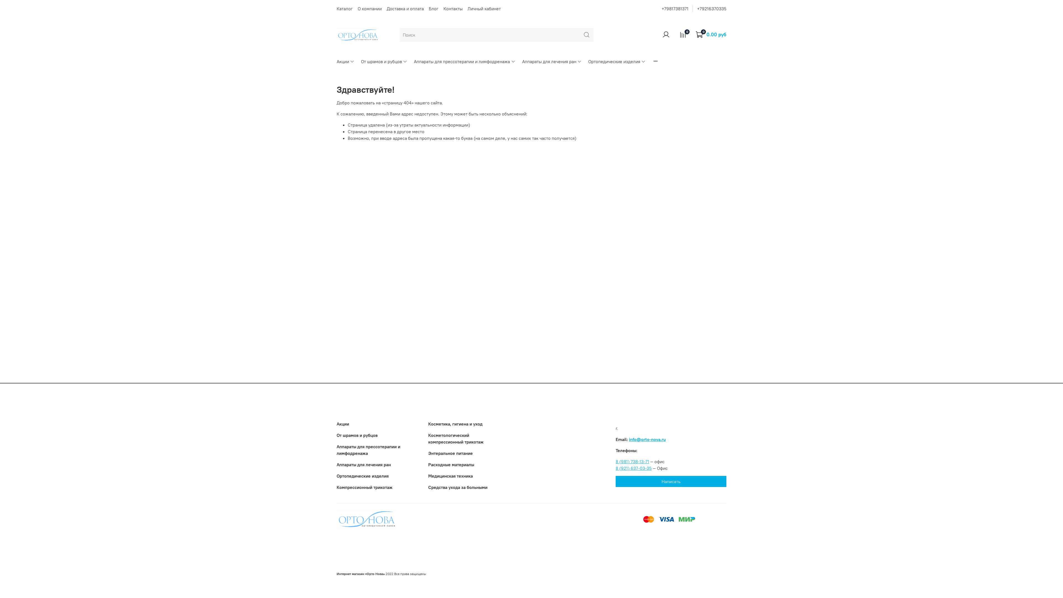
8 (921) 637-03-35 (634, 468)
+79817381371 (675, 8)
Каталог (345, 8)
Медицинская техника (450, 476)
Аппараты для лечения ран (549, 61)
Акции (343, 61)
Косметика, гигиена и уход (455, 424)
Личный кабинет (484, 8)
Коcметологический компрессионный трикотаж (456, 438)
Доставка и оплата (405, 8)
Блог (433, 8)
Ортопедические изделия (614, 61)
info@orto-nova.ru (647, 439)
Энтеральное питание (450, 453)
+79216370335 (711, 8)
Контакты (453, 8)
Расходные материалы (451, 464)
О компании (370, 8)
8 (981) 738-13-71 (632, 461)
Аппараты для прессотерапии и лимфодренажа (462, 61)
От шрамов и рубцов (381, 61)
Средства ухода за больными (457, 487)
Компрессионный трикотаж (365, 487)
